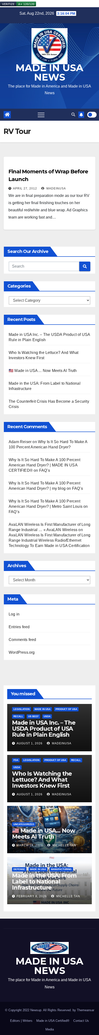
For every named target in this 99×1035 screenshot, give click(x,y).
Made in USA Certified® (52, 1020)
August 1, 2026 (30, 743)
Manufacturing (61, 869)
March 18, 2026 (30, 845)
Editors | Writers (21, 1020)
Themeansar (85, 1010)
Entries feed (19, 627)
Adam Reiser (20, 442)
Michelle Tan (63, 845)
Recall (18, 716)
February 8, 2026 (32, 896)
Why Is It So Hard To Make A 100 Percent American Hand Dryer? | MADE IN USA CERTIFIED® (44, 465)
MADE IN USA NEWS (49, 72)
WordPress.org (22, 652)
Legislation (21, 709)
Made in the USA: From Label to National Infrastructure (44, 881)
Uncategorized (23, 824)
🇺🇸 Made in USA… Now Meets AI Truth (43, 371)
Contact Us (81, 1020)
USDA (47, 716)
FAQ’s (44, 470)
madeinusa (55, 188)
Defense (19, 869)
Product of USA (66, 709)
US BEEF (33, 716)
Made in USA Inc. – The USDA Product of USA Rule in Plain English (43, 728)
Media (49, 1029)
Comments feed (22, 640)
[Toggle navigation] (41, 115)
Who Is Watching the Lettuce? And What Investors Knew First (42, 779)
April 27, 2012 (25, 188)
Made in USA (42, 709)
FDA (15, 760)
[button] (73, 115)
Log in (14, 614)
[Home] (7, 114)
